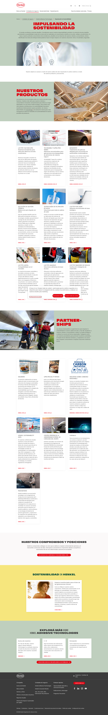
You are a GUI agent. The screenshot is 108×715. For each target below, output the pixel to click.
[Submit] (90, 6)
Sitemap (18, 708)
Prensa (89, 11)
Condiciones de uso (39, 708)
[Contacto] (71, 5)
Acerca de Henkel (21, 686)
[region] (54, 292)
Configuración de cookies (78, 708)
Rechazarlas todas (58, 295)
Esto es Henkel (20, 11)
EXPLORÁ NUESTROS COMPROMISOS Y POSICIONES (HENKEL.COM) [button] (53, 555)
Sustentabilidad (44, 11)
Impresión (30, 708)
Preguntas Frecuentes (59, 693)
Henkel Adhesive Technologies (44, 19)
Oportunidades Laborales (78, 11)
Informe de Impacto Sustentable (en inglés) (25, 701)
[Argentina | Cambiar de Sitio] (79, 5)
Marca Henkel (20, 689)
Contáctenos (78, 683)
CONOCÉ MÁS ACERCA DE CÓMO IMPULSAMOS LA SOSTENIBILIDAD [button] (53, 662)
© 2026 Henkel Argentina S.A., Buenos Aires (27, 712)
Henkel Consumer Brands (42, 689)
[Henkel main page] (20, 4)
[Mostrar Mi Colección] (75, 5)
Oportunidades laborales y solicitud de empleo (61, 686)
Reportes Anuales (21, 697)
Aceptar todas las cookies (72, 295)
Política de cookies (66, 708)
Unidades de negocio (32, 11)
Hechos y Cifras (21, 691)
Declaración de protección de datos (53, 708)
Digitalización (54, 11)
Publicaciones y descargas (60, 690)
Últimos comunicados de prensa (25, 694)
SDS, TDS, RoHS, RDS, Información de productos (42, 692)
